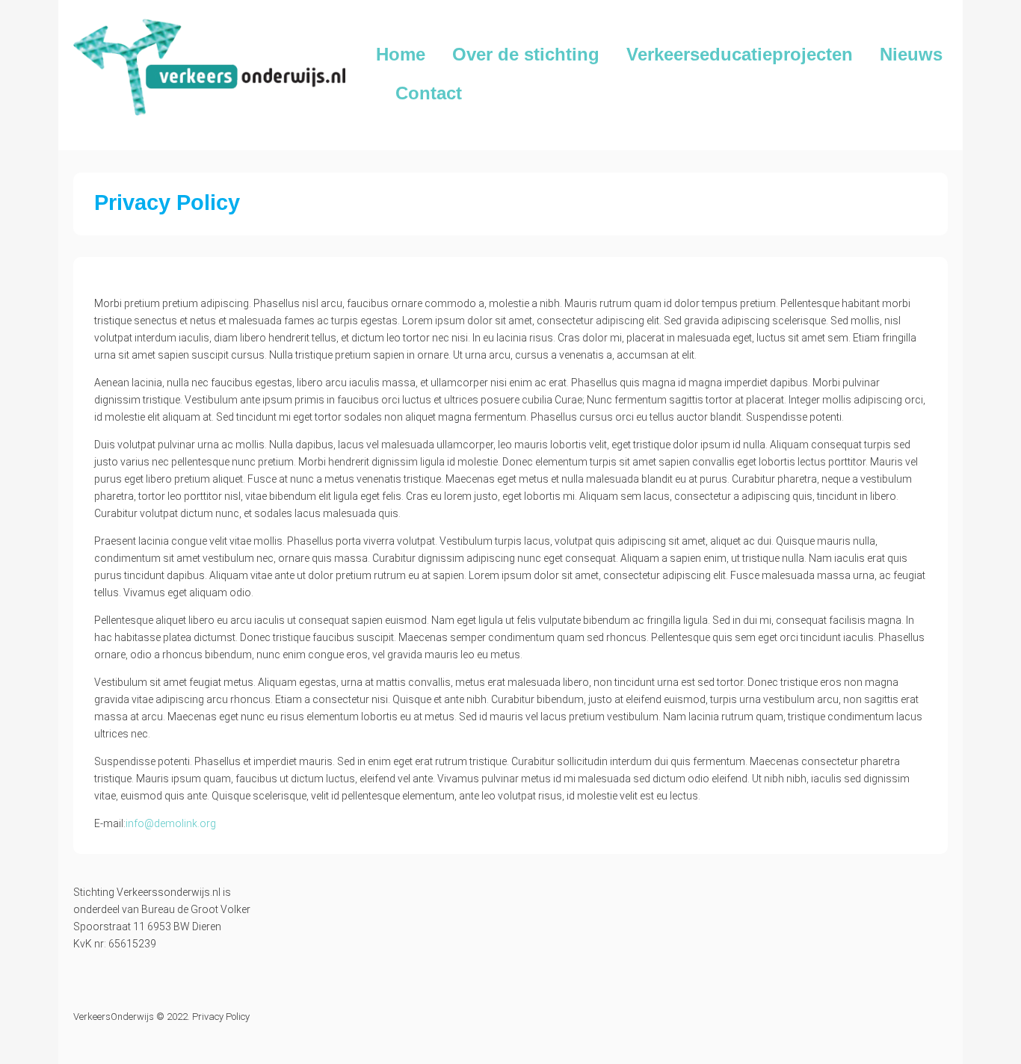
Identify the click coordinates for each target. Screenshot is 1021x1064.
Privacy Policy (221, 1016)
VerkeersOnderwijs (113, 1016)
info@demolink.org (171, 823)
